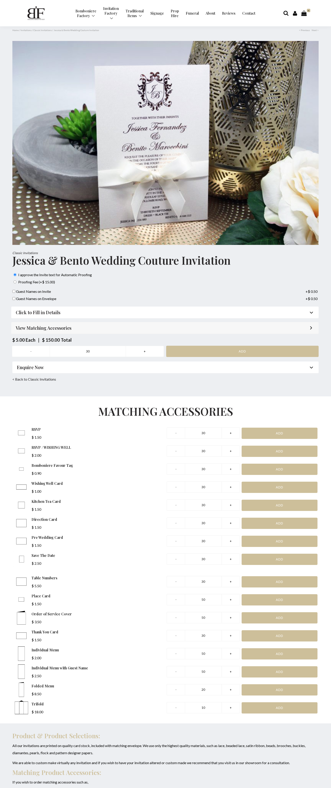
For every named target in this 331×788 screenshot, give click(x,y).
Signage (157, 13)
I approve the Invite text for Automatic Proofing (55, 275)
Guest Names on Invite (33, 291)
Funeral (192, 13)
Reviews (229, 13)
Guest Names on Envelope (35, 298)
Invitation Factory (111, 11)
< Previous (304, 30)
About (210, 13)
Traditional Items (135, 13)
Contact (248, 13)
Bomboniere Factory (85, 13)
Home (15, 30)
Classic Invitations (42, 30)
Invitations (26, 30)
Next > (315, 30)
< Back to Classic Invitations (34, 379)
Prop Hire (175, 13)
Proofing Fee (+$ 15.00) (36, 282)
